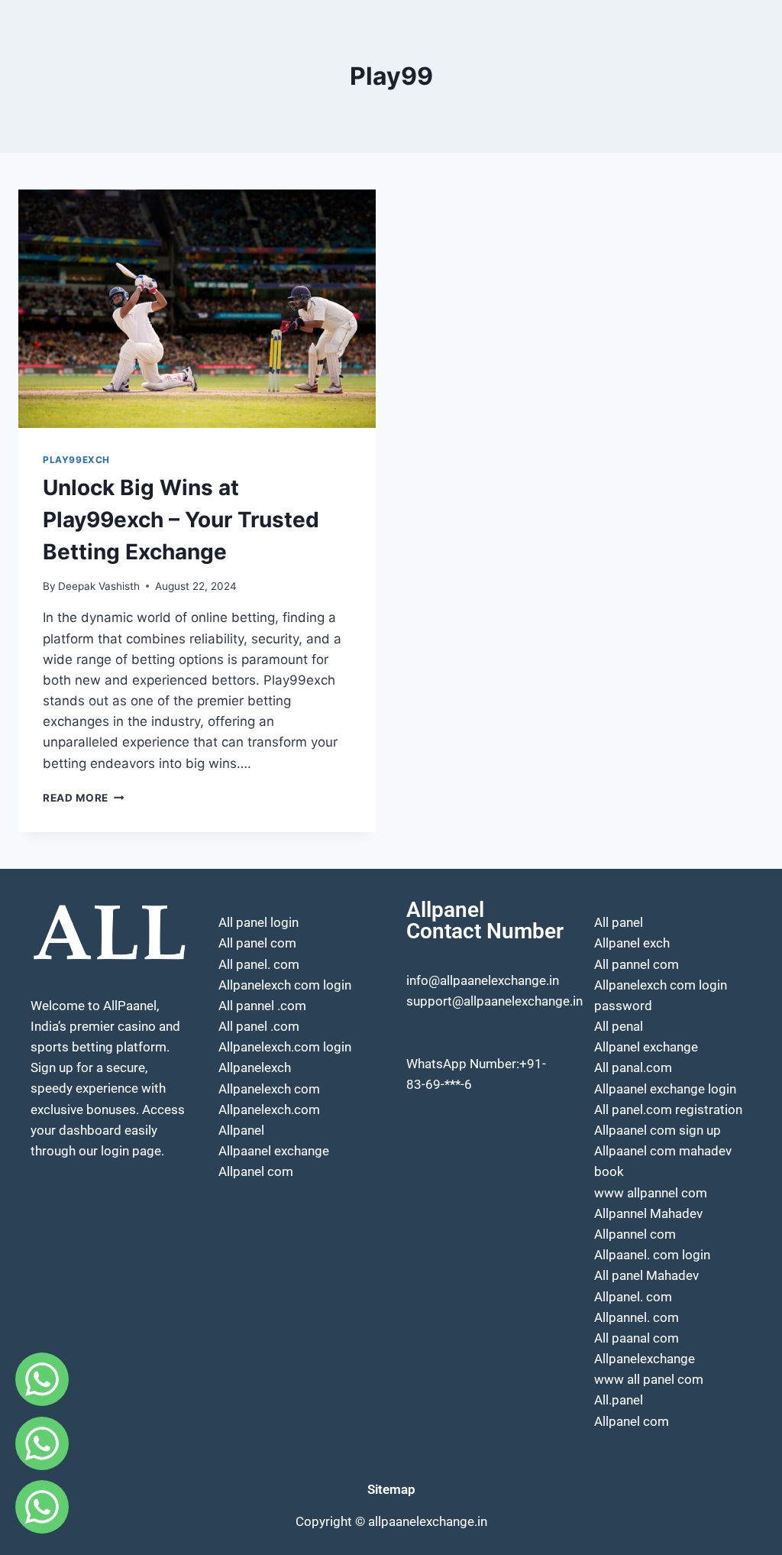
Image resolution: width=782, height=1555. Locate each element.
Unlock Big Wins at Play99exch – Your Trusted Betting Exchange (181, 520)
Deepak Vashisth (99, 586)
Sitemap (391, 1489)
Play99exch (76, 459)
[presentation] (197, 309)
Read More (83, 798)
